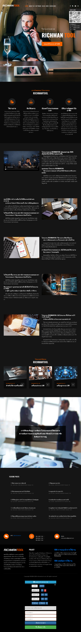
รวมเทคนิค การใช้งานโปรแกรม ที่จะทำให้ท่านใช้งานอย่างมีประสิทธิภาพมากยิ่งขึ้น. (65, 565)
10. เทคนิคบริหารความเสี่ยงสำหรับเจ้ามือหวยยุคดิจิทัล (62, 516)
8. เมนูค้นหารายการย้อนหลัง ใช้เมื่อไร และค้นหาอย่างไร (63, 508)
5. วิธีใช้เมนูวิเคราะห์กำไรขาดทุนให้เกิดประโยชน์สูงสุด (25, 499)
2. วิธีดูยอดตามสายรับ (54, 483)
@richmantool (17, 535)
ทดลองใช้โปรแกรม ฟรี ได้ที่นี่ (52, 44)
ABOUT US (32, 6)
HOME (26, 6)
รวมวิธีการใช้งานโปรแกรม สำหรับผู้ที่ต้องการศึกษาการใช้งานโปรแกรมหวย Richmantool (65, 554)
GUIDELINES (52, 6)
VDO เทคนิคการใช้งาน (63, 560)
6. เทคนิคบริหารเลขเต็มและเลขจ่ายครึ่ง (59, 499)
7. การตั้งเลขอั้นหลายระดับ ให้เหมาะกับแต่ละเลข (23, 508)
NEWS (47, 6)
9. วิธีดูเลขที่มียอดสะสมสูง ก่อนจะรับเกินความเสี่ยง (23, 516)
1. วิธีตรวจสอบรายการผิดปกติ (18, 483)
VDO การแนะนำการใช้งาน (65, 549)
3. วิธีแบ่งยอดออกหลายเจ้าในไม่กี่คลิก (20, 491)
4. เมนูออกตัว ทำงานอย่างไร (56, 491)
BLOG (43, 6)
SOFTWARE (38, 6)
